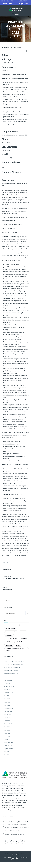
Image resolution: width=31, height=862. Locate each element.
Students (7, 853)
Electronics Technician (11, 670)
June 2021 (7, 755)
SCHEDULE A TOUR (7, 1)
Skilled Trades (19, 642)
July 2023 (7, 717)
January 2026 (8, 680)
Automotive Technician (11, 673)
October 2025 (8, 683)
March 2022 (7, 736)
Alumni (12, 853)
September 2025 (9, 686)
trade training (9, 645)
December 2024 (8, 693)
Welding (18, 645)
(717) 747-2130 (23, 4)
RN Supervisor (7, 589)
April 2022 (7, 733)
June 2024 (7, 696)
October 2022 (8, 724)
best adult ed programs (11, 628)
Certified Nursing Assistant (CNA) (14, 661)
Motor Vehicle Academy (11, 638)
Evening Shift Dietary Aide (12, 667)
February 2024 (8, 708)
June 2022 (7, 727)
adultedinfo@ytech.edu (17, 834)
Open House (24, 638)
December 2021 (8, 739)
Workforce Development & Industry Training (15, 649)
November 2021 (8, 742)
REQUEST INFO (7, 4)
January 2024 (8, 711)
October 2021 (8, 745)
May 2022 (7, 730)
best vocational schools (11, 632)
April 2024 (7, 702)
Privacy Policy (15, 855)
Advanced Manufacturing (12, 625)
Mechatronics (9, 635)
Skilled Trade (9, 642)
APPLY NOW (23, 1)
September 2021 (9, 748)
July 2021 (7, 752)
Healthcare (5, 562)
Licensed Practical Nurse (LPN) (13, 578)
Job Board (22, 853)
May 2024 (7, 699)
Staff (17, 853)
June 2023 (7, 721)
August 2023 (8, 714)
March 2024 (7, 705)
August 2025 (8, 689)
